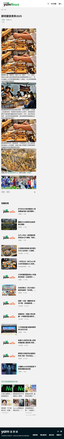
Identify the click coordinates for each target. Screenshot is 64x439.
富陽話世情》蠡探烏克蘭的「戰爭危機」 (30, 395)
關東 (3, 192)
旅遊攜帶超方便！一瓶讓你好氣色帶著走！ (30, 409)
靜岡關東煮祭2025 (13, 173)
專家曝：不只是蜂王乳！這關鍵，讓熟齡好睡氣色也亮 (6, 409)
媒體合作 (59, 435)
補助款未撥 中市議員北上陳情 (18, 395)
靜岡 (8, 192)
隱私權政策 (43, 435)
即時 (5, 9)
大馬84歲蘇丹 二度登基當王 (6, 395)
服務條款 (35, 435)
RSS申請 (53, 4)
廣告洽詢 (51, 435)
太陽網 (3, 19)
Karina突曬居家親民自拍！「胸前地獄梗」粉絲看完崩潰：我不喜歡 (18, 409)
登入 (60, 4)
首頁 (2, 9)
